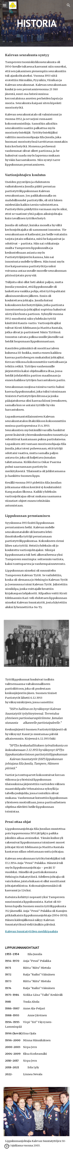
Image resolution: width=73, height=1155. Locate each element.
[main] (36, 23)
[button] (4, 5)
